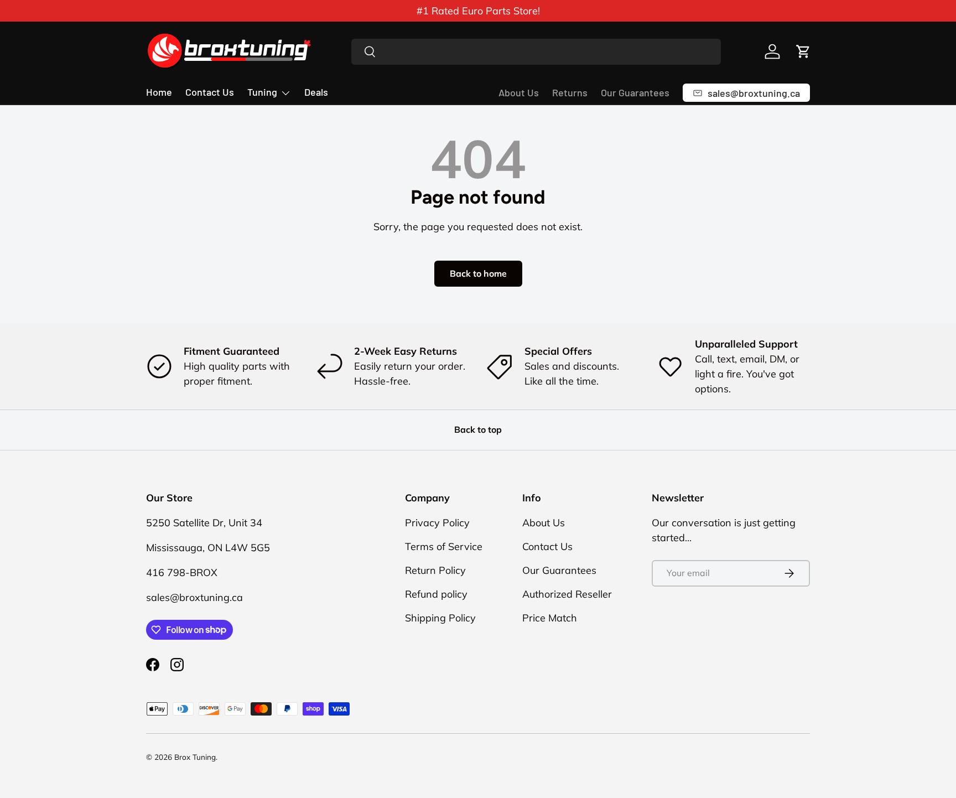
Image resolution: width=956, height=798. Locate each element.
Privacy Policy (437, 522)
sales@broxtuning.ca (194, 597)
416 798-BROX (181, 572)
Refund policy (436, 594)
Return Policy (435, 570)
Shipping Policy (440, 618)
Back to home (478, 273)
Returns (570, 92)
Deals (316, 92)
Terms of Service (443, 546)
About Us (518, 92)
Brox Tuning (195, 756)
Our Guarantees (635, 92)
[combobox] (536, 52)
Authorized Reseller (567, 594)
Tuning (262, 92)
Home (159, 92)
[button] (803, 51)
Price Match (549, 618)
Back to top (478, 429)
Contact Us (209, 92)
